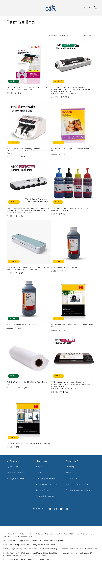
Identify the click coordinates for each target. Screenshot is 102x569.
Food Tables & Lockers (27, 553)
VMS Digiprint (50, 534)
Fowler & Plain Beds (45, 553)
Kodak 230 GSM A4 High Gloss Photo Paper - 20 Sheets (72, 150)
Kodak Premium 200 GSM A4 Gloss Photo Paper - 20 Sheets (72, 326)
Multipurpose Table (22, 545)
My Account (12, 467)
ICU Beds (57, 553)
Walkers (35, 560)
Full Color (22, 534)
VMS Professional (88, 534)
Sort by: (53, 36)
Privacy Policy (42, 490)
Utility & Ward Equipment (37, 556)
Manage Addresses (16, 478)
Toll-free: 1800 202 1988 (77, 484)
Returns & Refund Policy (47, 484)
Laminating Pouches (39, 541)
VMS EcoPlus (62, 534)
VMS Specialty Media (11, 536)
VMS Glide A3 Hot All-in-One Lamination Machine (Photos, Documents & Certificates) (28, 269)
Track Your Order (15, 472)
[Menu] (5, 8)
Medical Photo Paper (50, 549)
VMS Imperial (74, 534)
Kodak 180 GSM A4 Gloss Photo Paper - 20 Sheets (28, 444)
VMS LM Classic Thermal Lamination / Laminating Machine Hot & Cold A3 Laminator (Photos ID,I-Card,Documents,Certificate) (28, 210)
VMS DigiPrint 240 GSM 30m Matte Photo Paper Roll (27, 383)
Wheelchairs (45, 560)
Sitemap (70, 467)
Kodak (29, 534)
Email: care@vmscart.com (79, 490)
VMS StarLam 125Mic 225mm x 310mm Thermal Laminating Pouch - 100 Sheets (27, 88)
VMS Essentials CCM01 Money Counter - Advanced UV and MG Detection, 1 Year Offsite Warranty (27, 151)
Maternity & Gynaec (70, 553)
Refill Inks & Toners (28, 536)
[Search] (84, 8)
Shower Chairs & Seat (22, 560)
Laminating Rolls (56, 541)
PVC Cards (50, 545)
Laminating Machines (21, 541)
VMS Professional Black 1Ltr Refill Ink (66, 267)
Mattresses (84, 553)
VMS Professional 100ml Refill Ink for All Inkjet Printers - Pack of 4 (70, 209)
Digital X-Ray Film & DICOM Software (26, 549)
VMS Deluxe (38, 534)
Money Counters (38, 545)
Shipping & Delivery (45, 478)
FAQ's (69, 472)
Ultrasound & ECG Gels (69, 549)
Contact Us (71, 478)
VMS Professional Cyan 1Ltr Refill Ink (22, 325)
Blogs (39, 467)
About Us (40, 472)
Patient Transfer (19, 556)
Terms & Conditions (45, 496)
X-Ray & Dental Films (88, 549)
